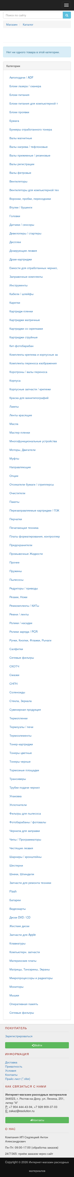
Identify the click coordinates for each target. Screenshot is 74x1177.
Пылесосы (16, 579)
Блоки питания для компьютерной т (33, 103)
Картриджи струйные (23, 337)
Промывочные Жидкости (26, 553)
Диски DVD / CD (19, 917)
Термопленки (18, 718)
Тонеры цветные (20, 753)
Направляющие (20, 467)
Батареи (15, 900)
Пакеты (14, 502)
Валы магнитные (20, 138)
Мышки (14, 995)
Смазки (14, 675)
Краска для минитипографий (29, 398)
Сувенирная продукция (25, 709)
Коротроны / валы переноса (28, 372)
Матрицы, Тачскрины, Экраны (29, 969)
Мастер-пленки (19, 432)
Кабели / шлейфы (21, 294)
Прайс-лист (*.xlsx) (17, 1079)
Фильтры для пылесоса (25, 813)
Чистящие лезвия (21, 848)
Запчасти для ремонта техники (30, 883)
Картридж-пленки (21, 311)
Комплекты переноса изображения (33, 363)
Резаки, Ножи (18, 597)
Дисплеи (15, 242)
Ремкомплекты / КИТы (24, 605)
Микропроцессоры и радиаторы (31, 978)
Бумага (14, 121)
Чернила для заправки (24, 831)
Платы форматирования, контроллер (34, 536)
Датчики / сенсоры (21, 224)
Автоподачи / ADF (21, 77)
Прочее (14, 562)
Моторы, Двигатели (22, 450)
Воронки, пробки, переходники (30, 198)
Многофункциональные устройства (33, 441)
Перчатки (15, 519)
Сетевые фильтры (21, 657)
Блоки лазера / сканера (25, 86)
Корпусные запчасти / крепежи (30, 389)
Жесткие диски (19, 926)
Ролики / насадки (20, 623)
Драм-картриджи (20, 259)
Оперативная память (23, 1004)
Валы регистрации (21, 164)
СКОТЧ (14, 666)
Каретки (14, 302)
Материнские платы (22, 960)
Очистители (17, 493)
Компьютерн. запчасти (24, 952)
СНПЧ (13, 683)
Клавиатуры (17, 943)
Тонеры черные (20, 761)
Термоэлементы (20, 735)
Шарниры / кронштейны (25, 857)
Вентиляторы (18, 181)
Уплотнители (18, 805)
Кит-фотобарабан (21, 346)
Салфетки (16, 649)
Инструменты (18, 285)
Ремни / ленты (19, 614)
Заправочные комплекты (26, 276)
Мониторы (16, 986)
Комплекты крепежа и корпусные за (33, 354)
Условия (10, 1070)
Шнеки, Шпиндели (21, 874)
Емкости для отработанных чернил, (33, 268)
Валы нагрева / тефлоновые (28, 147)
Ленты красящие (20, 415)
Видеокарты (17, 909)
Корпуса (15, 380)
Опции (13, 476)
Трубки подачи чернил (24, 787)
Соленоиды (17, 692)
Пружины (15, 571)
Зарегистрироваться (18, 1036)
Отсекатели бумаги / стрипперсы (31, 484)
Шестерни (16, 865)
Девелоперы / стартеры (25, 233)
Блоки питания (19, 95)
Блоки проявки (19, 112)
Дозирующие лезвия (23, 250)
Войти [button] (38, 1045)
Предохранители (20, 545)
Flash (13, 891)
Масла (13, 424)
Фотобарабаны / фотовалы (27, 822)
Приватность (13, 1066)
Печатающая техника (23, 528)
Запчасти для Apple (22, 934)
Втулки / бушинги (20, 207)
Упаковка (15, 796)
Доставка (11, 1062)
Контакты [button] (38, 1120)
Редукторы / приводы (23, 588)
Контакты (11, 1074)
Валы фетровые (20, 172)
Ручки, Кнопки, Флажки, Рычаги (30, 640)
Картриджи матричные (24, 320)
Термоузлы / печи (21, 727)
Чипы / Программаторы (25, 839)
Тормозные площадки (24, 770)
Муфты (14, 458)
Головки (14, 216)
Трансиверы (17, 779)
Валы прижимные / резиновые (29, 155)
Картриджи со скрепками (26, 328)
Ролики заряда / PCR (23, 631)
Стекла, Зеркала (20, 701)
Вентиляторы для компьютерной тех (34, 190)
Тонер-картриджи (21, 744)
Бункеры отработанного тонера (30, 129)
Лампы (14, 406)
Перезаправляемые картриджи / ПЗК (34, 510)
